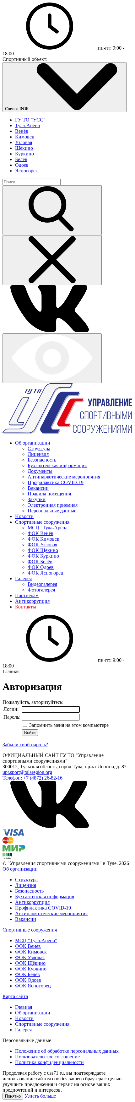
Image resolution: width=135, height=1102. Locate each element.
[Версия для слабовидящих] (52, 358)
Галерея (23, 578)
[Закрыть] (52, 260)
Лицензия (38, 454)
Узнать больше (40, 1096)
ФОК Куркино (43, 556)
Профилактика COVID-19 (56, 482)
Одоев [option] (22, 165)
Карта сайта (15, 996)
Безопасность (42, 459)
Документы (40, 471)
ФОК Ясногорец (45, 572)
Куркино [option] (24, 153)
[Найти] (52, 210)
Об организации (32, 443)
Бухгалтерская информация (57, 465)
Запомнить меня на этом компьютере (68, 725)
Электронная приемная (53, 505)
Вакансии (38, 488)
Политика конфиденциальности (49, 1062)
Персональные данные (52, 510)
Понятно (13, 1096)
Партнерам (27, 595)
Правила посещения (49, 493)
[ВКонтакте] (50, 330)
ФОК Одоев (41, 567)
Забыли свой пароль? (25, 744)
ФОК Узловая (42, 544)
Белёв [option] (21, 159)
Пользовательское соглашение (47, 1056)
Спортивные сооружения (42, 522)
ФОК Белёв (40, 561)
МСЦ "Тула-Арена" (49, 527)
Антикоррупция (32, 601)
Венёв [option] (21, 131)
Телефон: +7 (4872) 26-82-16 (32, 778)
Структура (39, 448)
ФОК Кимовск (43, 539)
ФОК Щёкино (43, 550)
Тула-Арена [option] (27, 125)
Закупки (37, 499)
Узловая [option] (23, 142)
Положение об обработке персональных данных (67, 1051)
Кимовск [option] (24, 136)
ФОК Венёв (40, 533)
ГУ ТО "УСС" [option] (30, 119)
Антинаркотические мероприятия (64, 476)
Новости (24, 516)
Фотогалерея (41, 589)
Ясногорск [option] (26, 170)
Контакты (25, 606)
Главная (23, 1007)
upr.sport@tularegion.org (27, 772)
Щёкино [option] (24, 148)
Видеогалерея (42, 584)
